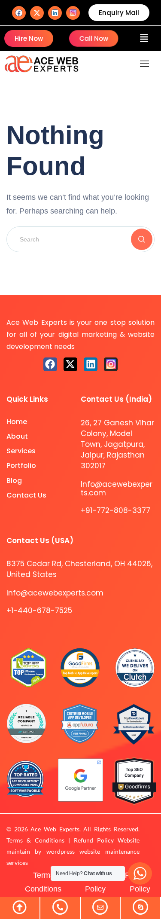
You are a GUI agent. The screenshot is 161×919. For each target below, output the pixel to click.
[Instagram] (73, 13)
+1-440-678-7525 (39, 610)
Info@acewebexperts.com (116, 488)
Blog (14, 480)
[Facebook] (19, 13)
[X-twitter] (37, 13)
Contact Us (26, 495)
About (17, 436)
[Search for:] (80, 239)
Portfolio (21, 465)
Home (16, 422)
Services (21, 451)
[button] (144, 38)
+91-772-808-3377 (115, 510)
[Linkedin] (55, 13)
